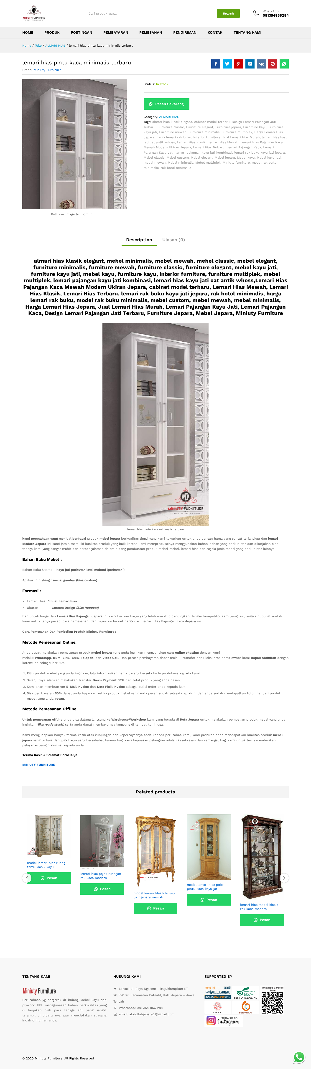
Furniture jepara (228, 127)
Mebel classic (154, 157)
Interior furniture (206, 137)
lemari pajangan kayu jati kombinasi (204, 152)
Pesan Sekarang (169, 104)
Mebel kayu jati (269, 157)
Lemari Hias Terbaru (208, 147)
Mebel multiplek (208, 162)
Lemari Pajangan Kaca (244, 147)
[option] (49, 857)
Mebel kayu (246, 157)
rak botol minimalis (176, 168)
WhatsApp (271, 11)
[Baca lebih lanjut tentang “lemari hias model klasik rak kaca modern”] (257, 897)
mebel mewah (155, 162)
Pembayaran (115, 32)
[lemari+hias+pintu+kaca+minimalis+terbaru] (227, 64)
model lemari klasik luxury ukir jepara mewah (154, 895)
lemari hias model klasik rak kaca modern (259, 907)
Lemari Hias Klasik (191, 142)
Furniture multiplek (237, 132)
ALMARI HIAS (169, 117)
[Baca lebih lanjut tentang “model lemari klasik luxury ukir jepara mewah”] (150, 885)
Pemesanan (150, 32)
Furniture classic (171, 127)
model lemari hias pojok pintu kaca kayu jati (205, 887)
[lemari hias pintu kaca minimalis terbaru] (215, 64)
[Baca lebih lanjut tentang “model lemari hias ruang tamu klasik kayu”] (44, 855)
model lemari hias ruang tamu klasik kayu (46, 865)
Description (139, 239)
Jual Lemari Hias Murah (241, 137)
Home (27, 32)
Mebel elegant (202, 157)
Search (228, 13)
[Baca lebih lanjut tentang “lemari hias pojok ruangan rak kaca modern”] (97, 866)
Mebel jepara (225, 157)
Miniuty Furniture (47, 70)
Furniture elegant (199, 127)
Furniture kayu (254, 127)
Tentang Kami (247, 32)
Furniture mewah (172, 132)
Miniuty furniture (236, 162)
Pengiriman (184, 32)
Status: (149, 84)
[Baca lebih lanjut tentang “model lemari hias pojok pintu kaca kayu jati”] (203, 877)
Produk (52, 32)
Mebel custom (178, 157)
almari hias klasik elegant (172, 122)
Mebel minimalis (180, 162)
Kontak (215, 32)
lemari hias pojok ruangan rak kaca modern (100, 876)
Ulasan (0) (173, 239)
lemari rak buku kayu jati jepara (259, 152)
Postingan (81, 32)
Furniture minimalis (204, 132)
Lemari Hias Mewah (223, 142)
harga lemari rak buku (173, 137)
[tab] (139, 241)
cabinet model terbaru (212, 122)
